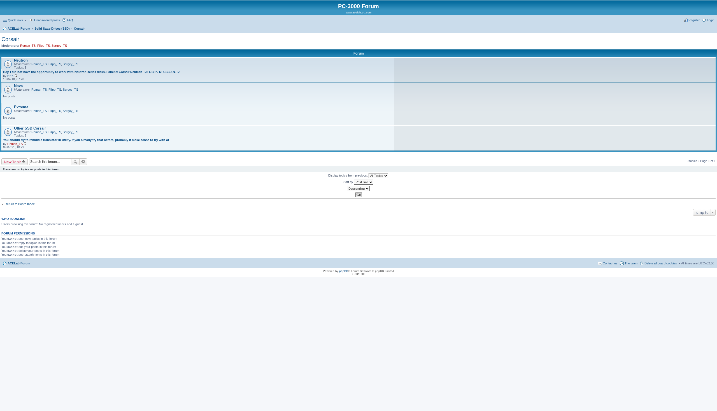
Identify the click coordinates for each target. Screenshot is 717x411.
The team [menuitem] (631, 263)
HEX (10, 75)
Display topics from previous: (348, 175)
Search (75, 161)
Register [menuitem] (694, 20)
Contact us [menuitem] (610, 263)
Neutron (21, 60)
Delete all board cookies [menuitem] (660, 263)
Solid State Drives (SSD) (52, 28)
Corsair (79, 28)
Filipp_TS (43, 45)
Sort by (348, 182)
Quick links (15, 20)
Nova (18, 86)
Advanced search (83, 161)
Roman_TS (28, 45)
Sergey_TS (59, 45)
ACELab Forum (19, 28)
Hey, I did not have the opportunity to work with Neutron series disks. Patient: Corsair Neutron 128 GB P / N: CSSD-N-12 (91, 72)
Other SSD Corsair (30, 128)
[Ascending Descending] (358, 188)
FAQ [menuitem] (70, 20)
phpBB (343, 271)
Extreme (21, 107)
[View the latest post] (15, 75)
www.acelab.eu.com (358, 12)
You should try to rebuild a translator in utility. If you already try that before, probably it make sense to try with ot (86, 140)
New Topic (12, 161)
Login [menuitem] (710, 20)
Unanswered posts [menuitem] (47, 20)
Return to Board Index (20, 204)
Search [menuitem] (712, 29)
